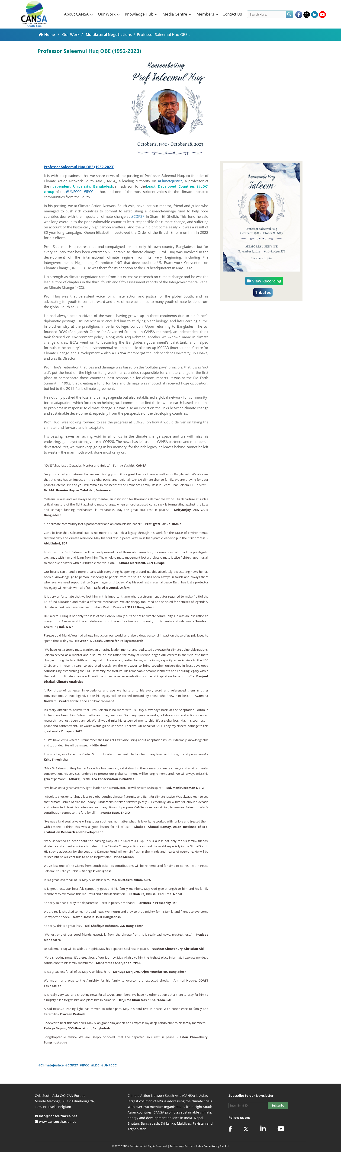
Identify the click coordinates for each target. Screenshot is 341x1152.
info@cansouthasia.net (58, 1116)
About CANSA (76, 14)
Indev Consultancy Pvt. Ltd (212, 1146)
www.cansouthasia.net (57, 1121)
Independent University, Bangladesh (81, 186)
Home (50, 34)
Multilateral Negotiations (109, 34)
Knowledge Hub (139, 14)
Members (205, 14)
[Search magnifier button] (289, 14)
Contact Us (232, 14)
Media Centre (175, 14)
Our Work (107, 14)
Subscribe (278, 1105)
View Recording (266, 281)
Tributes (263, 292)
